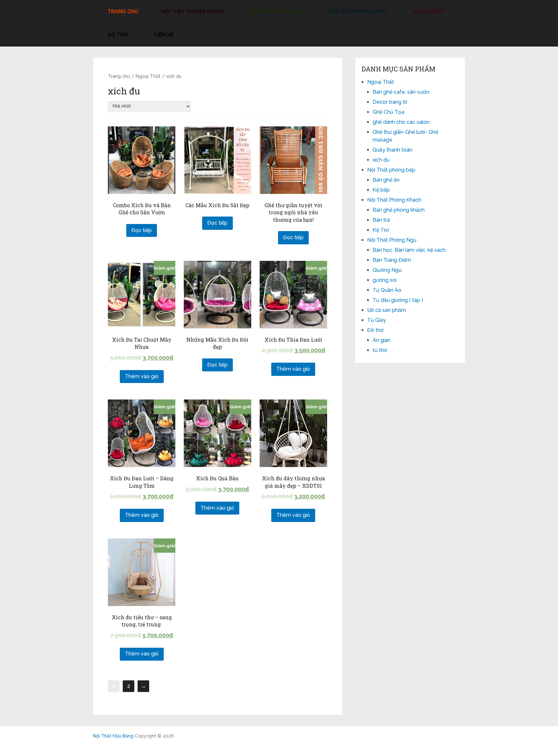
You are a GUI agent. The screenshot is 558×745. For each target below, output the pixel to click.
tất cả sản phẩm (386, 310)
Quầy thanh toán (392, 150)
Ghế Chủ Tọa (388, 112)
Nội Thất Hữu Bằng (113, 736)
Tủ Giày (376, 320)
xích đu (381, 160)
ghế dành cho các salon (401, 122)
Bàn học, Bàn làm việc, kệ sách (409, 250)
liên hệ (163, 35)
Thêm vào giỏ (142, 376)
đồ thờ (117, 35)
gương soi (385, 280)
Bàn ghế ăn (386, 180)
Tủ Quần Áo (387, 290)
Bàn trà (381, 220)
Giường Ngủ (387, 270)
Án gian (381, 340)
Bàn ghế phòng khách (399, 210)
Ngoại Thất (429, 11)
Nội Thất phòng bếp (391, 170)
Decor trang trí (390, 102)
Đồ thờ (375, 330)
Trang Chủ (122, 11)
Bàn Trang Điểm (392, 260)
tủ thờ (380, 350)
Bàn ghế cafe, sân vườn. (401, 92)
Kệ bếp (381, 190)
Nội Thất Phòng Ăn (277, 11)
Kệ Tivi (381, 230)
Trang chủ (119, 76)
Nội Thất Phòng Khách (192, 11)
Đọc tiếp (141, 230)
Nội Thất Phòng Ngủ (357, 11)
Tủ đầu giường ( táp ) (398, 300)
